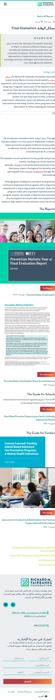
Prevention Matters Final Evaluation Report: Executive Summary (29, 380)
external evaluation (33, 171)
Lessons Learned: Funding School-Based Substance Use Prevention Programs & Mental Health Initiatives (28, 521)
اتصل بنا (11, 691)
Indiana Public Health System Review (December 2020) (32, 555)
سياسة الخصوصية (42, 691)
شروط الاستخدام (24, 691)
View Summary (46, 374)
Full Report (47, 288)
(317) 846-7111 (40, 625)
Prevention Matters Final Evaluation (41, 294)
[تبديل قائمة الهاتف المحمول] (5, 4)
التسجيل (27, 681)
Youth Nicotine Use (47, 564)
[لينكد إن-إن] (13, 604)
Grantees (18, 165)
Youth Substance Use (46, 560)
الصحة (37, 22)
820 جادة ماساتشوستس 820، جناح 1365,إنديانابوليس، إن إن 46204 (29, 614)
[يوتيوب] (5, 604)
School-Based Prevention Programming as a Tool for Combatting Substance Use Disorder (29, 418)
